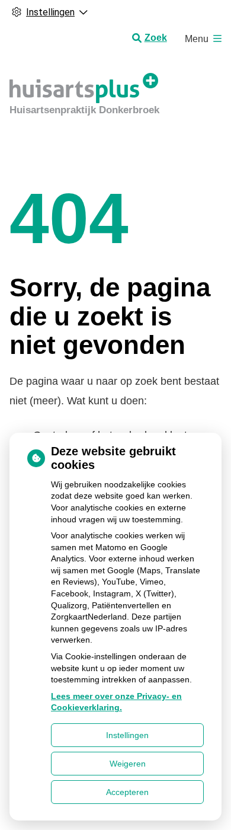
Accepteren (127, 792)
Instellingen (127, 735)
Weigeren (128, 763)
